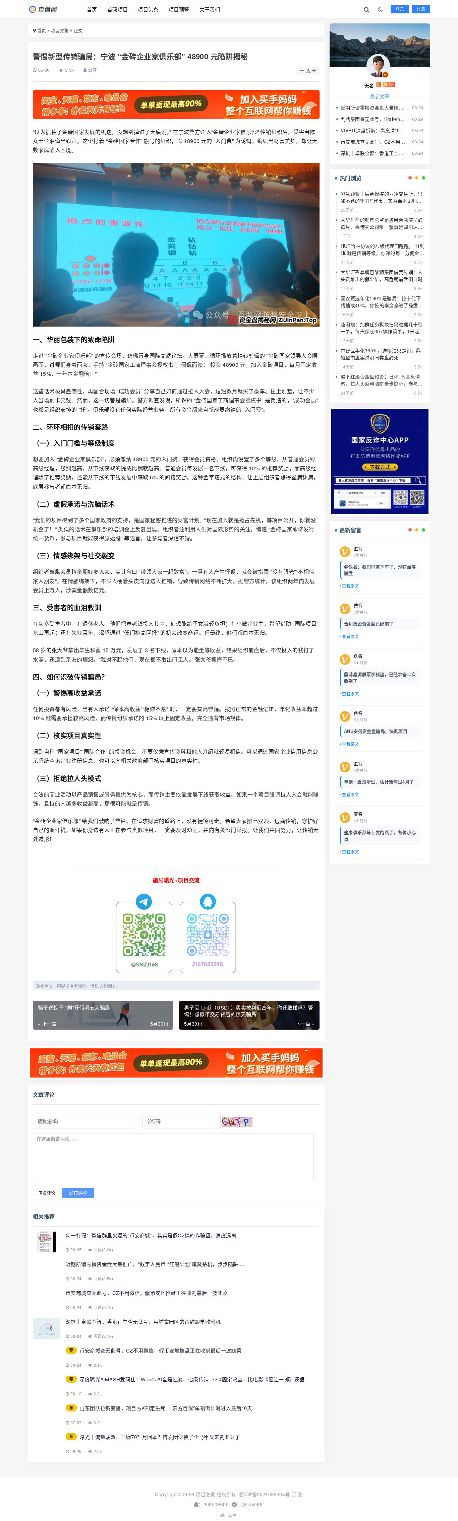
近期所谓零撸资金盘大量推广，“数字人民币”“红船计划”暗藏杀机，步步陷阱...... (373, 107)
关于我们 (209, 9)
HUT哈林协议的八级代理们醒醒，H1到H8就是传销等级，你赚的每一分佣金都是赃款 (383, 253)
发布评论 (78, 1193)
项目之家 (228, 1514)
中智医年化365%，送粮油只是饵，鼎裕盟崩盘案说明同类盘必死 (381, 354)
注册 (421, 9)
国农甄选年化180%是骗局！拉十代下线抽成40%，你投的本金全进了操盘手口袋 (382, 305)
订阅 (296, 1494)
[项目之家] (49, 9)
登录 (400, 9)
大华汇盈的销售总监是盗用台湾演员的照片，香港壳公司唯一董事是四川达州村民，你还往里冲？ (382, 226)
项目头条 (148, 9)
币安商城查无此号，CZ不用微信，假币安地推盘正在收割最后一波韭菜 (373, 141)
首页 (92, 9)
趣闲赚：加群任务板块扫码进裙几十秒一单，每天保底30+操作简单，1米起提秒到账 (382, 331)
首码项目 (117, 9)
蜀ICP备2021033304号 (264, 1494)
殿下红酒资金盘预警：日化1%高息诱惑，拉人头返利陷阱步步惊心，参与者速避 (382, 383)
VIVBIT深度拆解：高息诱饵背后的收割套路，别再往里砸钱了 (373, 130)
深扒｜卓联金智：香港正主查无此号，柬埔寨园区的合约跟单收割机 (373, 153)
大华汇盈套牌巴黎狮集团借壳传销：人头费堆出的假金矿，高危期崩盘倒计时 (382, 275)
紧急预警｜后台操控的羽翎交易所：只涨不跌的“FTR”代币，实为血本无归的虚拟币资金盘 (382, 200)
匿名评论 (47, 1193)
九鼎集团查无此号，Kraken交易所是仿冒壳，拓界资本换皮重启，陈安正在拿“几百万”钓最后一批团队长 (373, 119)
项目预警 (179, 9)
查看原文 (350, 586)
